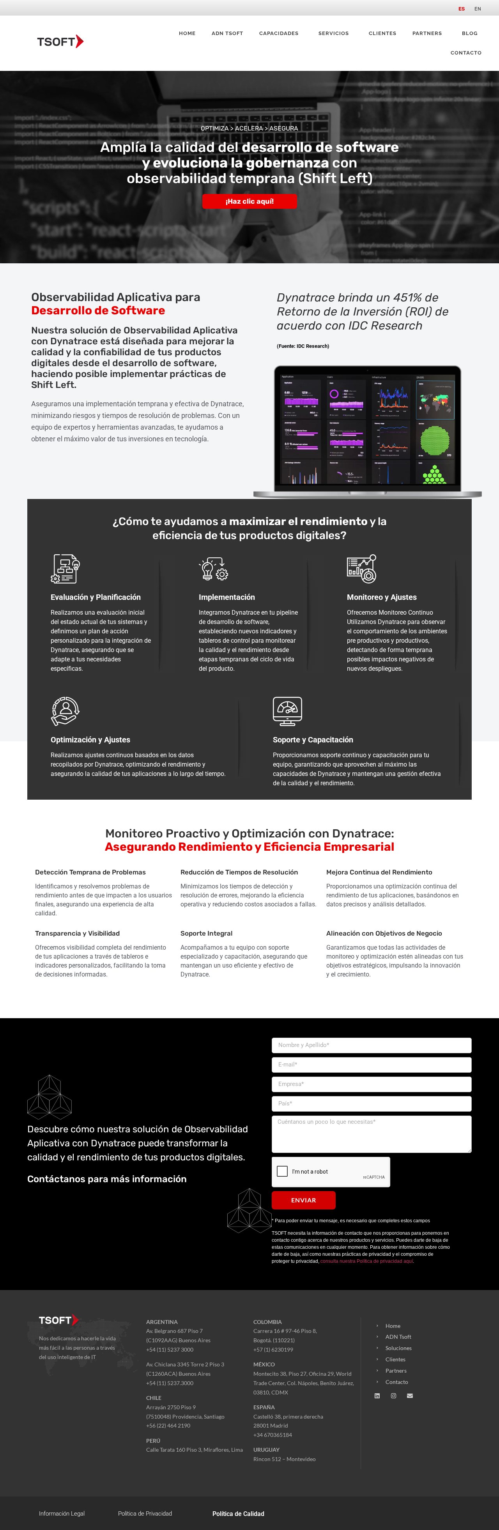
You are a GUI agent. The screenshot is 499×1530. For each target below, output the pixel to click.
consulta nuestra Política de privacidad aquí (366, 1261)
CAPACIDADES (279, 33)
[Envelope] (409, 1395)
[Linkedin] (377, 1395)
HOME (187, 33)
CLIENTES (382, 33)
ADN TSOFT (227, 33)
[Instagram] (393, 1395)
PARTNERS (427, 33)
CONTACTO (466, 53)
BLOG (470, 33)
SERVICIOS (334, 33)
